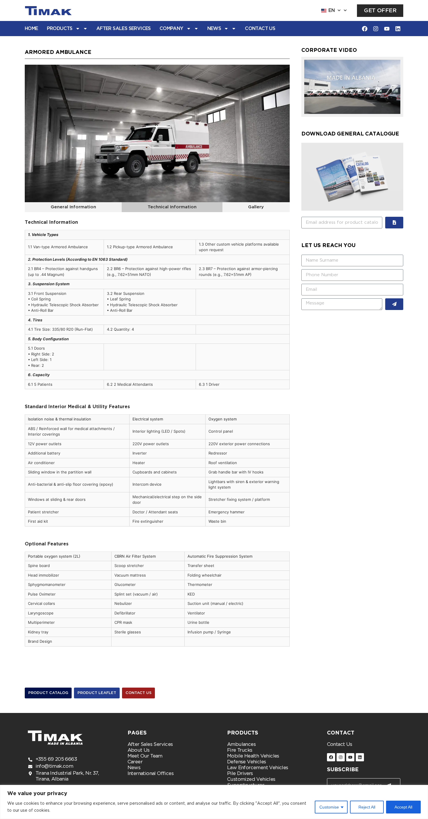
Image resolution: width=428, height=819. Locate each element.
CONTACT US (260, 28)
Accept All (403, 807)
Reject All (366, 807)
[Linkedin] (397, 28)
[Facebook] (364, 28)
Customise (329, 807)
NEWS (214, 28)
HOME (31, 28)
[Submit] (394, 222)
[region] (214, 802)
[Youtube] (386, 28)
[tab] (73, 207)
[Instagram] (375, 28)
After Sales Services (123, 28)
